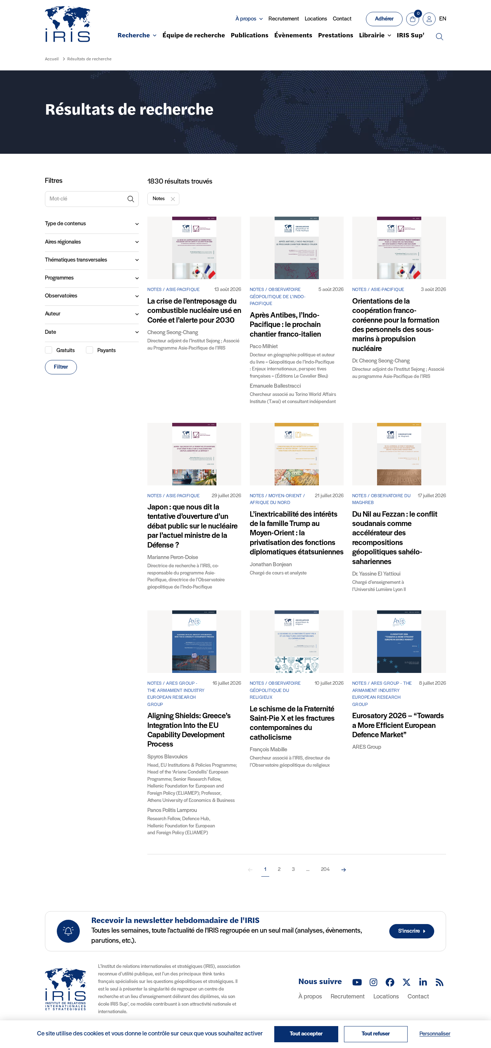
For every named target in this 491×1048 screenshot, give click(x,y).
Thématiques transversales (76, 260)
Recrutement (284, 19)
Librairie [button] (372, 36)
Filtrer (61, 367)
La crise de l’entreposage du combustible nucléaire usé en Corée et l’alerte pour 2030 (194, 311)
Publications (250, 36)
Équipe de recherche (193, 36)
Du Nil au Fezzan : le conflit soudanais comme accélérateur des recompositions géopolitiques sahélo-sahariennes (394, 538)
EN (442, 19)
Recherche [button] (134, 36)
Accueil (52, 59)
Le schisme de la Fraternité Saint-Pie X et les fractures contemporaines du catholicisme (292, 723)
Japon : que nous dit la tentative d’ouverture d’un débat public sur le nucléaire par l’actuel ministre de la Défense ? (192, 526)
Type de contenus (65, 224)
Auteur (52, 314)
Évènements (293, 36)
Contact (342, 19)
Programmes (59, 278)
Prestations (335, 36)
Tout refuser (376, 1034)
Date (50, 332)
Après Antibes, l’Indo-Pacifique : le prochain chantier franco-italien (285, 325)
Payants (106, 351)
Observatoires (61, 296)
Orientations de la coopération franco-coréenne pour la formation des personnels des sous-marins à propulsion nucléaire (395, 325)
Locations (316, 19)
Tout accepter (306, 1034)
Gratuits (65, 351)
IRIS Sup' (411, 36)
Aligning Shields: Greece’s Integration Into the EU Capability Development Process (189, 730)
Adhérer (384, 19)
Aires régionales (63, 242)
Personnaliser (434, 1034)
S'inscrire (409, 931)
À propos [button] (245, 19)
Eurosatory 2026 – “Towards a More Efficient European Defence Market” (398, 725)
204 (325, 869)
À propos (310, 997)
